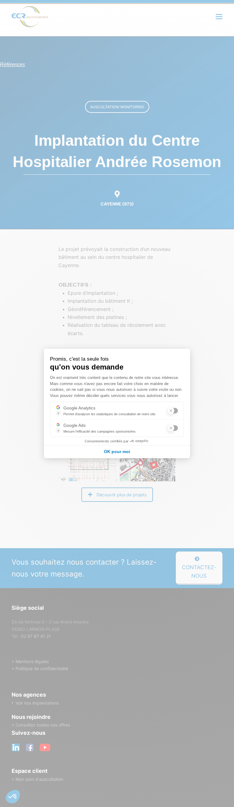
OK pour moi (117, 451)
